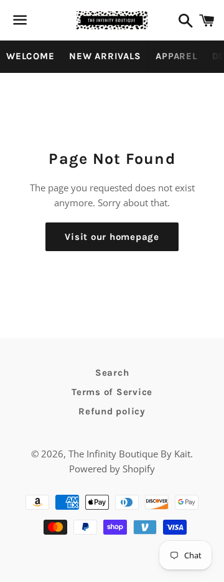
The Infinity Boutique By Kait (129, 453)
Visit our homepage (112, 236)
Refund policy (112, 411)
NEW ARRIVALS (105, 56)
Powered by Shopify (112, 468)
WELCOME (30, 56)
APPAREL (176, 56)
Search (112, 372)
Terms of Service (112, 392)
